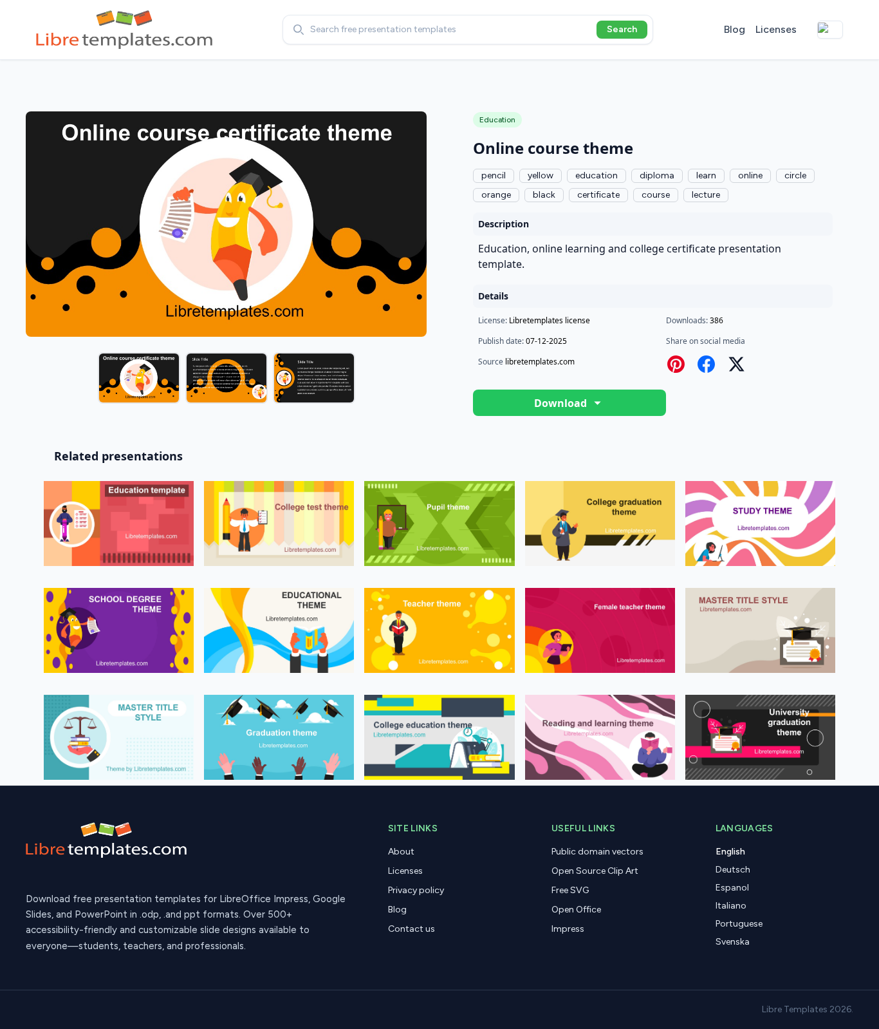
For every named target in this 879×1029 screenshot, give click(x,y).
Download (560, 403)
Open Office (576, 909)
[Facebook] (706, 364)
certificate (598, 194)
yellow (540, 175)
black (544, 194)
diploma (657, 175)
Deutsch (733, 869)
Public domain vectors (597, 851)
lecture (706, 194)
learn (706, 175)
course (656, 194)
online (750, 175)
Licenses (776, 29)
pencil (493, 175)
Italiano (731, 905)
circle (795, 175)
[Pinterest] (676, 364)
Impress (567, 928)
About (401, 851)
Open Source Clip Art (594, 870)
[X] (736, 364)
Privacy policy (416, 890)
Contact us (411, 928)
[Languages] (830, 30)
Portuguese (739, 923)
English (730, 851)
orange (496, 194)
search (622, 29)
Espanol (732, 887)
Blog (734, 29)
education (596, 175)
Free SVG (570, 890)
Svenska (733, 941)
